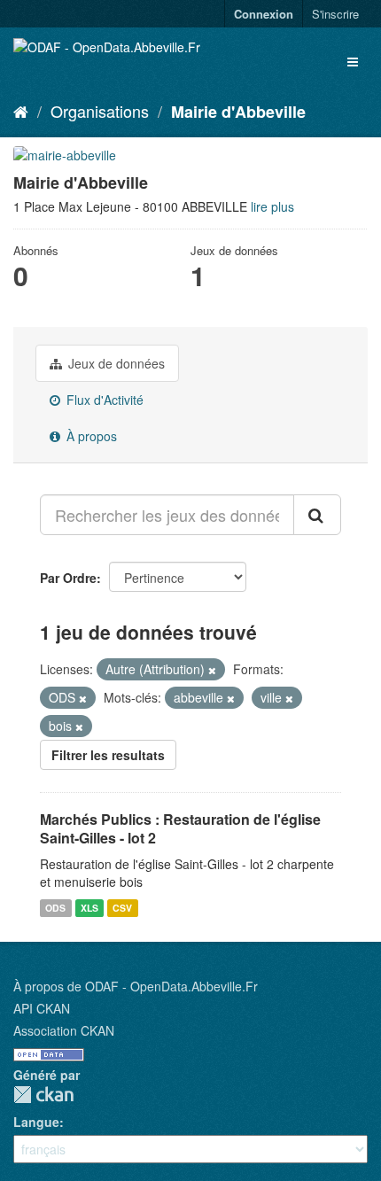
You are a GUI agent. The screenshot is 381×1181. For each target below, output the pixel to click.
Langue (36, 1121)
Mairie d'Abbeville (238, 111)
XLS (89, 907)
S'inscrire (335, 13)
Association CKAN (63, 1030)
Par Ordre (68, 578)
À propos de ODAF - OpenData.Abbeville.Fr (135, 986)
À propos (90, 436)
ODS (55, 907)
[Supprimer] (212, 670)
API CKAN (41, 1008)
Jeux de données (115, 363)
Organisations (100, 110)
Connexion (263, 13)
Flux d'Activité (103, 399)
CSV (122, 907)
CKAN (43, 1094)
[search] (317, 514)
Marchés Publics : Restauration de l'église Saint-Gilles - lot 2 (180, 828)
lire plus (272, 206)
